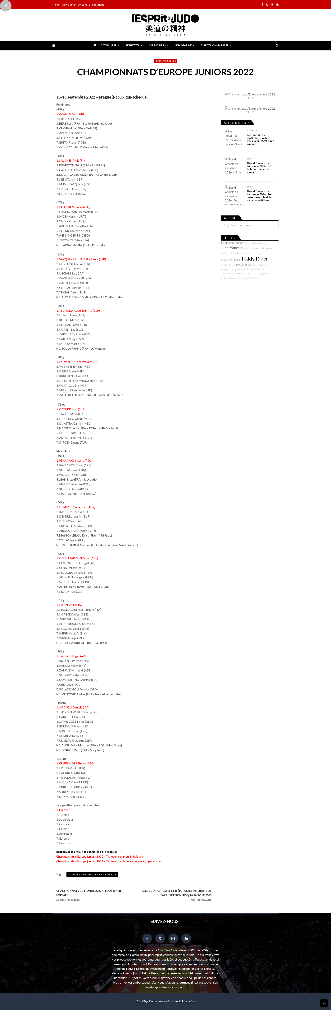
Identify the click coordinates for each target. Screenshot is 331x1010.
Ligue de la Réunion (246, 253)
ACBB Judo (259, 269)
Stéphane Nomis (230, 259)
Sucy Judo (261, 253)
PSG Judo (241, 264)
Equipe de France (232, 242)
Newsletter (69, 4)
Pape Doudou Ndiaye (231, 269)
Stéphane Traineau (257, 265)
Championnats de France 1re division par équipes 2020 (247, 273)
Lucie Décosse (266, 248)
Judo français (231, 248)
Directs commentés (214, 45)
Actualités (108, 45)
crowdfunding (262, 243)
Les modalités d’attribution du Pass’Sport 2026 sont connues (260, 139)
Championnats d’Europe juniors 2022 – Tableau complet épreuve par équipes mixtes (109, 861)
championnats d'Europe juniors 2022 (93, 874)
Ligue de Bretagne (250, 278)
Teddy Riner (254, 259)
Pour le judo (249, 243)
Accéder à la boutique (91, 4)
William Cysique (250, 248)
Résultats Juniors (166, 61)
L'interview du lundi (230, 278)
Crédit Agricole (228, 265)
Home (56, 4)
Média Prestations (185, 1001)
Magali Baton (247, 269)
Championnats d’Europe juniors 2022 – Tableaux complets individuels (100, 856)
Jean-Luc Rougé (229, 253)
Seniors (251, 158)
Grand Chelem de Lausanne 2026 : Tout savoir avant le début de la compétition (260, 195)
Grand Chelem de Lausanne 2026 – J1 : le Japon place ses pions (259, 167)
